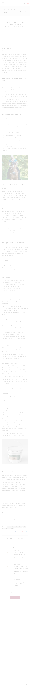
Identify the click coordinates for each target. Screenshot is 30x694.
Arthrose (9, 526)
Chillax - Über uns (5, 640)
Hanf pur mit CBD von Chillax (11, 433)
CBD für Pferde (19, 526)
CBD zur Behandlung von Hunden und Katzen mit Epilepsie (20, 583)
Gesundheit (8, 528)
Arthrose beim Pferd (22, 519)
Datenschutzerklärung (6, 666)
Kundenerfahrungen (6, 647)
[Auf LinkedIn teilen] (26, 531)
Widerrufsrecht (5, 668)
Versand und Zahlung (6, 664)
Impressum (4, 659)
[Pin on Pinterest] (22, 531)
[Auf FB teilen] (16, 531)
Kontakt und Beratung (6, 649)
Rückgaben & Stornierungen (7, 671)
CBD (13, 526)
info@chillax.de (5, 632)
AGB (3, 673)
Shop (3, 642)
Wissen (3, 645)
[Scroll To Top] (26, 684)
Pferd (12, 528)
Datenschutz (11, 686)
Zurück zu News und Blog (16, 592)
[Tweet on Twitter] (19, 531)
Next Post (20, 538)
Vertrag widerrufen (15, 597)
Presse (3, 651)
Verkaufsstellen (5, 662)
